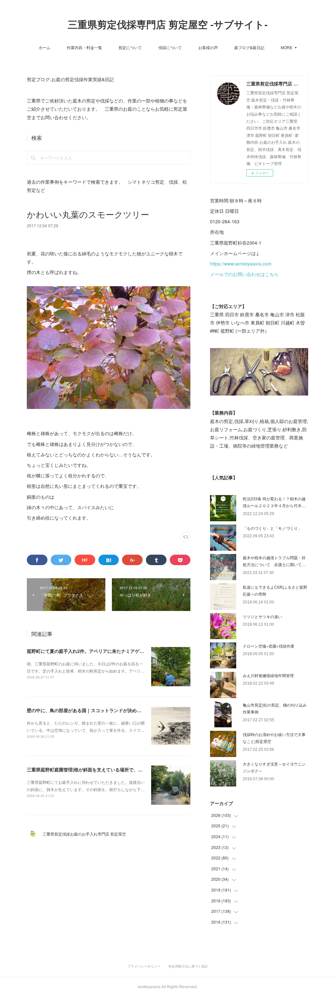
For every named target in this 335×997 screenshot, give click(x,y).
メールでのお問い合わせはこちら (244, 274)
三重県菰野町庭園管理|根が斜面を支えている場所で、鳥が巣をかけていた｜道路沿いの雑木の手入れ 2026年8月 (142, 769)
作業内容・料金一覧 (84, 47)
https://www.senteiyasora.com (241, 263)
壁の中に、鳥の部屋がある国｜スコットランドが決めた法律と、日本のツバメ (107, 710)
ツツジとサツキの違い (262, 616)
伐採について (170, 47)
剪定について (130, 47)
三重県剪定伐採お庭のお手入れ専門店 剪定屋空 (86, 834)
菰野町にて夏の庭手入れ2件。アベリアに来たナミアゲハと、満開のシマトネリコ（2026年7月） (126, 651)
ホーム (44, 47)
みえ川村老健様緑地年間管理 (268, 675)
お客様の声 (208, 47)
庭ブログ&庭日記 (249, 47)
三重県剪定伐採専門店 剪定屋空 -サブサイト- (168, 24)
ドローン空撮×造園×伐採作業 (268, 646)
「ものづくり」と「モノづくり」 (272, 528)
